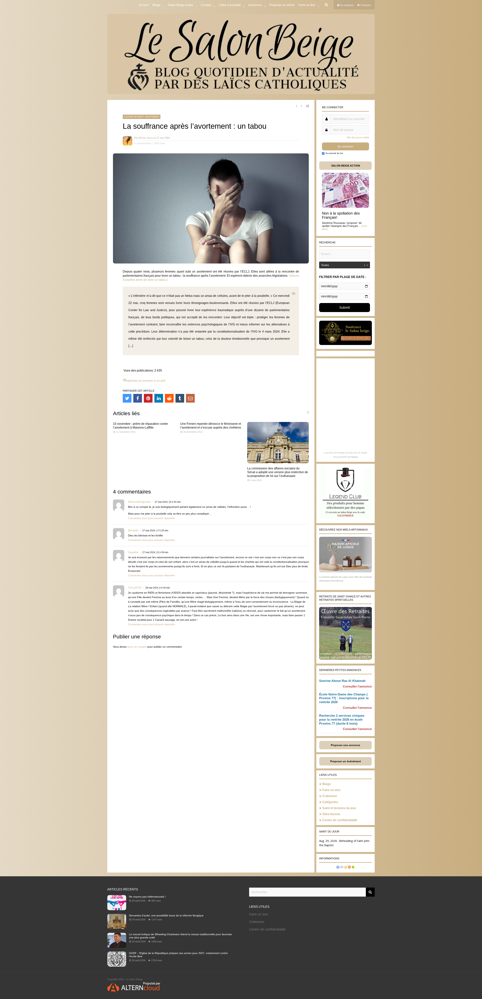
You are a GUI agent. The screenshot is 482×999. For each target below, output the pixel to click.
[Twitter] (127, 398)
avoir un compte (137, 646)
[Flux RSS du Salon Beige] (349, 867)
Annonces (255, 5)
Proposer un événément (345, 761)
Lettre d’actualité (230, 5)
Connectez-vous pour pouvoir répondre (151, 518)
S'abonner (256, 922)
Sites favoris (331, 814)
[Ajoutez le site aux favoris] (345, 867)
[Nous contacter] (341, 867)
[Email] (190, 398)
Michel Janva (146, 137)
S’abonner (329, 796)
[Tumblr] (179, 398)
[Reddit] (169, 398)
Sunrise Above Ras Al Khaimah (342, 681)
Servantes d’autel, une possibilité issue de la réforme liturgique (166, 915)
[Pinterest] (148, 398)
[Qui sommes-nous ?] (337, 867)
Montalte (133, 530)
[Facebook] (137, 398)
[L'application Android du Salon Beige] (353, 867)
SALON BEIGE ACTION (345, 165)
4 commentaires (143, 143)
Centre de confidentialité (339, 820)
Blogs (156, 5)
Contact (206, 5)
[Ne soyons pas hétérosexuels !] (116, 909)
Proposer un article (282, 5)
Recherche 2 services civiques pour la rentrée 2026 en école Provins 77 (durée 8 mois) (341, 719)
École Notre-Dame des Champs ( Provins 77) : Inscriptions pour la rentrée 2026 (343, 698)
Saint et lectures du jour (339, 808)
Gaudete (133, 552)
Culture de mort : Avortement (141, 117)
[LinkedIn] (158, 398)
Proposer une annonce (345, 745)
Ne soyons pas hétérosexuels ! (147, 896)
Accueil (144, 5)
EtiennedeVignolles (139, 501)
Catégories (330, 802)
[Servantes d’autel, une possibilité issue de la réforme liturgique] (116, 928)
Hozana (354, 457)
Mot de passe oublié (358, 137)
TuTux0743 (134, 587)
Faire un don (331, 790)
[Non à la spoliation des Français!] (345, 206)
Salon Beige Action (180, 5)
